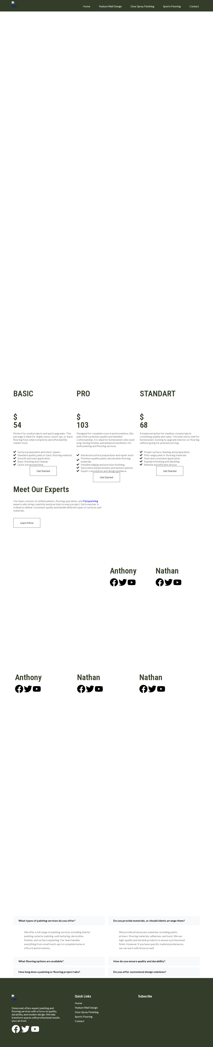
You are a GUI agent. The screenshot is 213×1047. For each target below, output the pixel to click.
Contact (194, 6)
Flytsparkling (90, 501)
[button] (59, 920)
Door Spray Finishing (142, 6)
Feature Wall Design (110, 6)
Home (86, 6)
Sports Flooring (172, 6)
